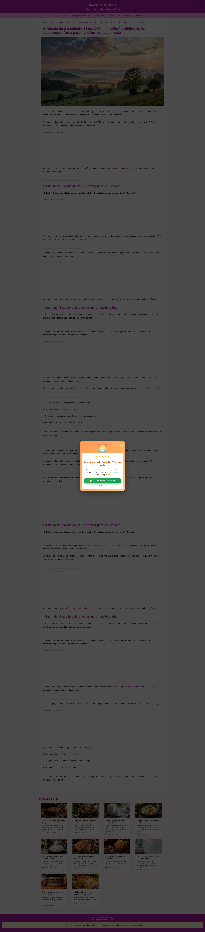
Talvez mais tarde (102, 485)
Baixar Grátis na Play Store (104, 481)
